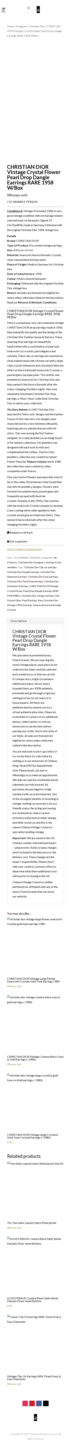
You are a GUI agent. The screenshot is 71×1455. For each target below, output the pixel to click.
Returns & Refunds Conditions (37, 302)
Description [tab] (19, 621)
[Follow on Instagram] (25, 1403)
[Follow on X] (46, 1403)
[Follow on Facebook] (39, 1403)
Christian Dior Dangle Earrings (23, 571)
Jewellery (12, 567)
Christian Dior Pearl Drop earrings (25, 581)
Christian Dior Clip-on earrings (40, 567)
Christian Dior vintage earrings (37, 595)
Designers (21, 26)
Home (10, 26)
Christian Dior (37, 26)
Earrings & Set (53, 562)
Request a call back (21, 532)
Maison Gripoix (37, 461)
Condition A (14, 211)
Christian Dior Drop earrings (43, 576)
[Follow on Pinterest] (32, 1403)
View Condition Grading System (24, 549)
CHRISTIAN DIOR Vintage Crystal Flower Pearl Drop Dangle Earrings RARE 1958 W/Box (33, 591)
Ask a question (18, 541)
